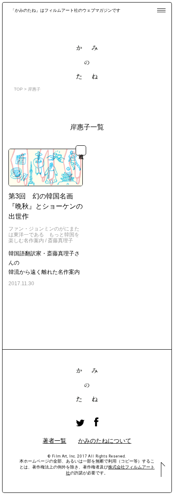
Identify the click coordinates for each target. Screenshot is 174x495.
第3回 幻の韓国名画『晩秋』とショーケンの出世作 (45, 206)
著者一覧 (54, 440)
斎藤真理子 (60, 240)
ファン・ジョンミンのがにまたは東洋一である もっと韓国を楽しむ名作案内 (43, 235)
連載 (81, 150)
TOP (18, 89)
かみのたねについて (104, 440)
